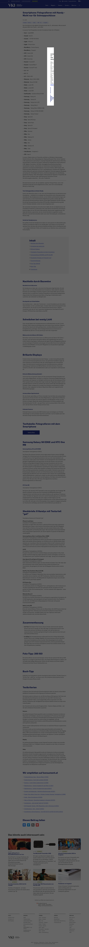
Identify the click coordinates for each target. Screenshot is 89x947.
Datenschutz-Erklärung (53, 85)
